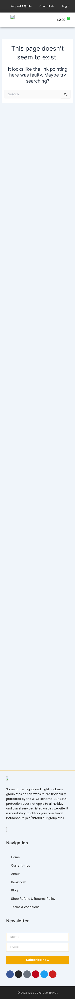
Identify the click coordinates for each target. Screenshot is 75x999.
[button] (37, 20)
